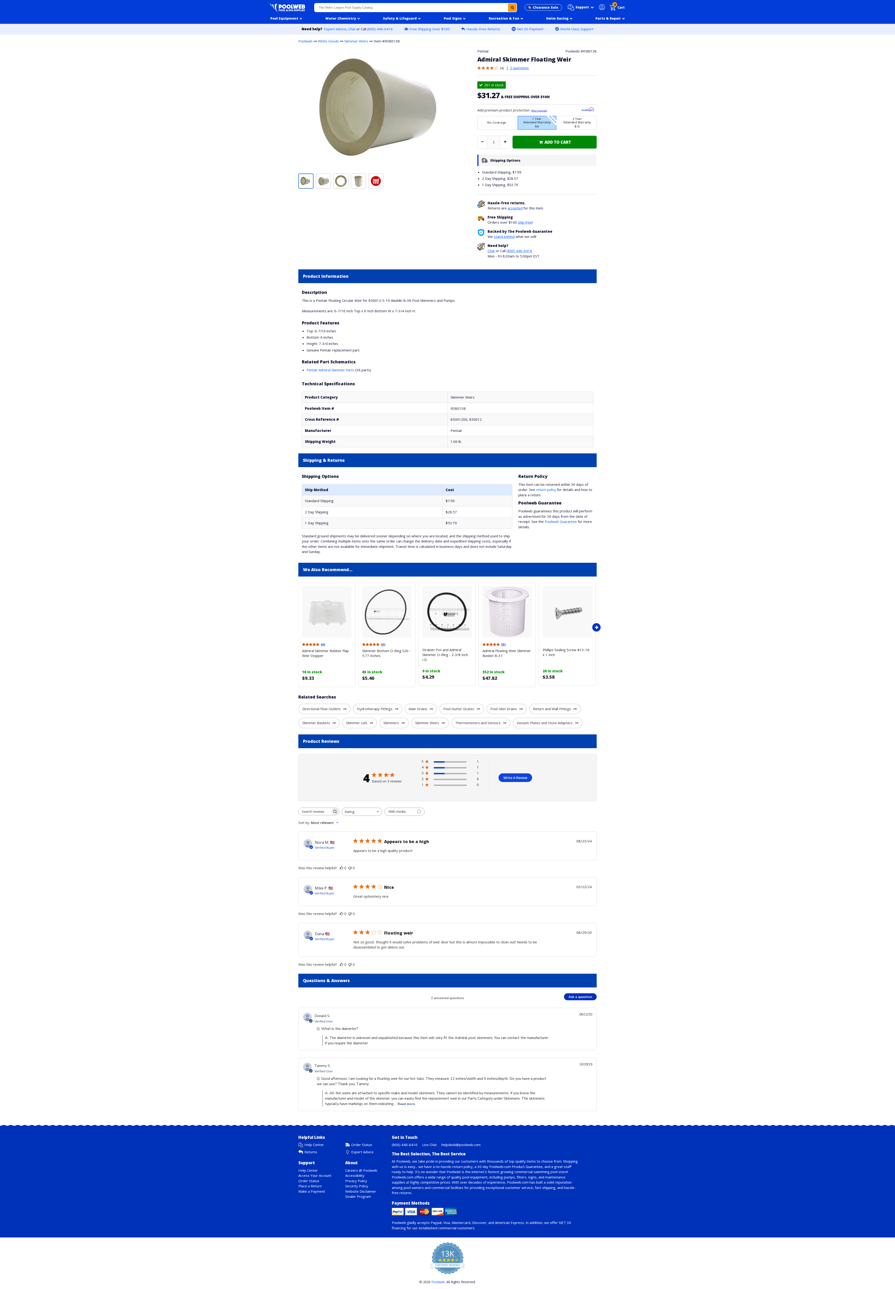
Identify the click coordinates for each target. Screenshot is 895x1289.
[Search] (512, 7)
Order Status (361, 1144)
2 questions (519, 68)
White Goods (328, 41)
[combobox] (415, 7)
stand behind (504, 236)
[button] (581, 7)
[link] (555, 142)
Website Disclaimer (360, 1191)
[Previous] (297, 627)
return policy (546, 489)
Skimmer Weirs (356, 41)
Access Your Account (314, 1175)
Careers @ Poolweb (361, 1170)
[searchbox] (315, 811)
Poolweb (305, 41)
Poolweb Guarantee (561, 521)
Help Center (314, 1144)
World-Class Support (576, 29)
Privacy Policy (356, 1180)
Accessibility (355, 1175)
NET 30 (565, 1222)
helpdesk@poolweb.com (461, 1144)
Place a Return (310, 1186)
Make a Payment (311, 1191)
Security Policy (356, 1186)
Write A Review (515, 777)
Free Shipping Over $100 (430, 29)
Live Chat (429, 1144)
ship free (525, 222)
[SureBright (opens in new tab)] (588, 110)
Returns (310, 1152)
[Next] (596, 627)
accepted (515, 208)
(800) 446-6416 (380, 29)
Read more (406, 1104)
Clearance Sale (545, 7)
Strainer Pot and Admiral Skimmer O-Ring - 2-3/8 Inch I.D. (445, 654)
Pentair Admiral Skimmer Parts (330, 370)
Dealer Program (358, 1196)
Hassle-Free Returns (483, 29)
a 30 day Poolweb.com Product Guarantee (509, 1166)
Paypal (436, 1222)
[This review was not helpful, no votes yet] (349, 867)
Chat (351, 29)
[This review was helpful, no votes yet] (341, 867)
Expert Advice (335, 29)
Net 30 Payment (530, 29)
